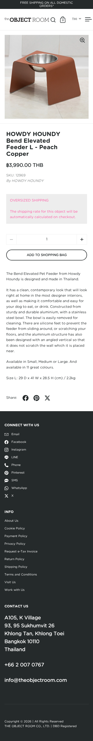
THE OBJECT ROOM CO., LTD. (27, 726)
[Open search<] (53, 19)
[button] (82, 239)
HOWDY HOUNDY (28, 181)
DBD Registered (65, 726)
